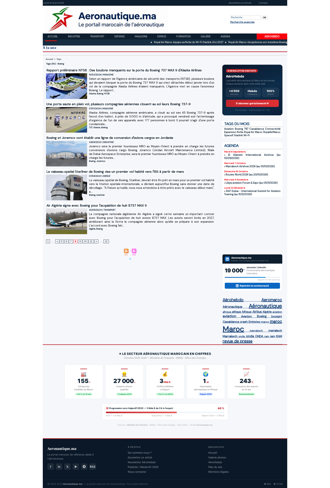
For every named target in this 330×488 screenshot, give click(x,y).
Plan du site (215, 466)
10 (85, 241)
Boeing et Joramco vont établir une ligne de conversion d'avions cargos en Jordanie (109, 138)
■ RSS (267, 484)
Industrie (74, 36)
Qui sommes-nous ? (140, 452)
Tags (59, 59)
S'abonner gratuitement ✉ (252, 103)
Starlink (238, 135)
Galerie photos (217, 457)
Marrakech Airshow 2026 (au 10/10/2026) (250, 166)
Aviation (229, 128)
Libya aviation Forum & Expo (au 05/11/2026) (252, 182)
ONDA (259, 336)
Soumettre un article (240, 2)
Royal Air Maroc (253, 132)
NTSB (107, 93)
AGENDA (231, 145)
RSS (92, 466)
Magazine (141, 36)
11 (91, 241)
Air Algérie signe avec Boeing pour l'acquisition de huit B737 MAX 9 (96, 205)
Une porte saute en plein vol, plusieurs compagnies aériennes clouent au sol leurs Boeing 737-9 (118, 104)
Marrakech (230, 336)
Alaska (92, 93)
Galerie (206, 36)
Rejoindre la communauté (254, 285)
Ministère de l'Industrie (137, 425)
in (59, 466)
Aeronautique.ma (204, 425)
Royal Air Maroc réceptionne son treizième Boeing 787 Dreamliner (251, 42)
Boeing (100, 93)
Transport (97, 36)
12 (106, 241)
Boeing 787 (241, 128)
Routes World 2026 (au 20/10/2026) (247, 174)
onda (242, 336)
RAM (279, 336)
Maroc (233, 329)
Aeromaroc (271, 299)
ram (266, 336)
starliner (100, 195)
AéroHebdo (215, 462)
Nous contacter (137, 471)
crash (244, 322)
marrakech (256, 330)
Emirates (254, 322)
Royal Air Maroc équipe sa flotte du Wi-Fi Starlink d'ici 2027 (173, 42)
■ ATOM (278, 484)
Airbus (257, 312)
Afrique (247, 312)
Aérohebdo (233, 299)
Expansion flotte (233, 132)
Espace (162, 36)
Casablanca (256, 128)
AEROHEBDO (272, 36)
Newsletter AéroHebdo (142, 462)
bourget (276, 316)
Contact (263, 2)
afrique (227, 312)
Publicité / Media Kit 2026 (143, 466)
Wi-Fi (246, 135)
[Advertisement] (252, 225)
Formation (183, 36)
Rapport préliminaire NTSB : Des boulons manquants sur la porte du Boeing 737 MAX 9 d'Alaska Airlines (124, 70)
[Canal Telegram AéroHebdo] (84, 466)
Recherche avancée (242, 22)
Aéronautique (232, 307)
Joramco (100, 161)
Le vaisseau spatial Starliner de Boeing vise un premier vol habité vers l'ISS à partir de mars (115, 171)
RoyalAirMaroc (272, 132)
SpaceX (228, 135)
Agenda (225, 36)
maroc (265, 321)
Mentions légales (218, 471)
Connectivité (273, 128)
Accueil (53, 36)
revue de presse (237, 341)
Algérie (92, 228)
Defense (119, 36)
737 (90, 127)
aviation (277, 312)
